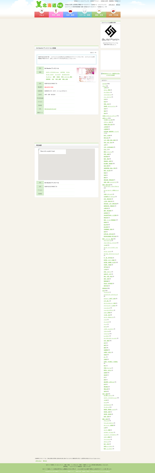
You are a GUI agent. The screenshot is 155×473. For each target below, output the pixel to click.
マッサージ (48, 76)
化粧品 (58, 76)
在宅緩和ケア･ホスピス (109, 196)
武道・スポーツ (107, 271)
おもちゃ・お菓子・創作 (110, 298)
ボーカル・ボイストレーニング (111, 253)
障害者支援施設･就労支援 (110, 236)
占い (105, 357)
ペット (105, 324)
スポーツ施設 (107, 437)
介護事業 (106, 129)
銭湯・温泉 (106, 416)
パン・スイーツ (107, 97)
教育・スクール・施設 (66, 76)
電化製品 (106, 386)
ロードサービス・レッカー (110, 338)
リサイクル (106, 331)
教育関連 (106, 156)
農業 (105, 177)
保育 (105, 343)
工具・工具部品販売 (108, 147)
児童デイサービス (108, 194)
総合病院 (106, 227)
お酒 (105, 427)
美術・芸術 (106, 278)
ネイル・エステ (50, 74)
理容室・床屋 (107, 411)
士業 (105, 144)
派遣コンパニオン (108, 446)
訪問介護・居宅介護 (108, 234)
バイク (105, 319)
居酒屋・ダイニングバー (110, 106)
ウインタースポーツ (108, 423)
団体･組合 (106, 137)
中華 (105, 99)
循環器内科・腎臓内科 (109, 206)
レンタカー (106, 336)
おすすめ (62, 72)
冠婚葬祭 (106, 350)
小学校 (105, 269)
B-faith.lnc (108, 471)
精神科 (105, 222)
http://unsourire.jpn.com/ (50, 109)
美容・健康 (56, 13)
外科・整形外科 (107, 199)
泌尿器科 (106, 213)
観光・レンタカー (108, 448)
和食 (105, 101)
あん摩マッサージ (108, 395)
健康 (54, 76)
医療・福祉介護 (106, 184)
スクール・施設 (85, 13)
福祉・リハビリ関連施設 (110, 220)
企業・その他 (113, 13)
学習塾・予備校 (107, 264)
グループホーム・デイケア (110, 242)
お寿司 (105, 87)
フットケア (57, 74)
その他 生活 (107, 315)
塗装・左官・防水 (108, 142)
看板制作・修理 (107, 161)
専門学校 (106, 267)
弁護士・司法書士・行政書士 (111, 361)
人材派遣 (106, 126)
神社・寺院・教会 (108, 276)
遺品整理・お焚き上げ (109, 382)
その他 (105, 245)
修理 (105, 345)
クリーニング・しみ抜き (110, 305)
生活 (53, 79)
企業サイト (105, 118)
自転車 (105, 375)
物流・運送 (106, 158)
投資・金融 (106, 154)
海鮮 (105, 111)
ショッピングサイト (108, 310)
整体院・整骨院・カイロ (110, 409)
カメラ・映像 (107, 430)
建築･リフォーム (108, 151)
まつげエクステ (66, 74)
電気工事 (106, 389)
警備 (105, 173)
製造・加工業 (107, 170)
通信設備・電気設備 (108, 180)
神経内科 (106, 217)
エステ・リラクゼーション (52, 72)
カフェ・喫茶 (107, 90)
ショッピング (107, 308)
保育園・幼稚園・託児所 (110, 262)
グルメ (41, 13)
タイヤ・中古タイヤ (108, 317)
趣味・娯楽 (99, 13)
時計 (105, 365)
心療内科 (106, 208)
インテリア (106, 292)
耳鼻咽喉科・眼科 (108, 229)
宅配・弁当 (106, 104)
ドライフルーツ (107, 94)
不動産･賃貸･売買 (108, 124)
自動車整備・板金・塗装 (110, 168)
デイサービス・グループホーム (111, 186)
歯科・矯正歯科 (107, 210)
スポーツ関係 (107, 312)
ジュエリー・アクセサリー (110, 434)
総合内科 (106, 224)
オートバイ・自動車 (108, 425)
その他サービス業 (108, 119)
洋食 (105, 108)
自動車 (105, 372)
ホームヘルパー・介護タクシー (111, 190)
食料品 (105, 391)
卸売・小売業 (107, 135)
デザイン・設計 (107, 122)
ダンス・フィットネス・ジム (111, 247)
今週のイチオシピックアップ (109, 116)
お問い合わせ (112, 4)
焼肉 (105, 113)
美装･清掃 (106, 166)
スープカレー (107, 92)
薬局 (105, 231)
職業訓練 (106, 281)
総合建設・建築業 (108, 163)
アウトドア (106, 420)
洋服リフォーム (107, 368)
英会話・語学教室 (108, 283)
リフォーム (106, 333)
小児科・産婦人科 (108, 201)
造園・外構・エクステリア (110, 182)
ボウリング (106, 441)
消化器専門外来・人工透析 (110, 215)
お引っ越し (106, 301)
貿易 (105, 175)
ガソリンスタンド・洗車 (110, 303)
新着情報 (48, 79)
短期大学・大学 (107, 274)
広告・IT (106, 149)
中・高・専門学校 (108, 257)
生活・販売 (70, 13)
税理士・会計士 (107, 370)
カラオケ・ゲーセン (108, 432)
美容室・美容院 (107, 414)
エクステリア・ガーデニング (111, 294)
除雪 (105, 384)
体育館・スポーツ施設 (109, 260)
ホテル (105, 326)
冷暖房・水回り (107, 352)
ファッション (107, 439)
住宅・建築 (106, 340)
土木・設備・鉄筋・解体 (110, 140)
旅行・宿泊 (106, 444)
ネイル (68, 72)
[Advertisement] (66, 32)
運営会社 (118, 4)
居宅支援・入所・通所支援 (110, 203)
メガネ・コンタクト (108, 329)
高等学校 (106, 285)
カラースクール (107, 240)
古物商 (105, 359)
